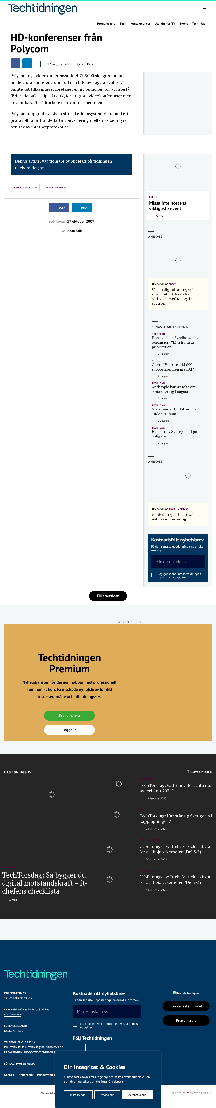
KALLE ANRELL (13, 1031)
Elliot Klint (12, 1014)
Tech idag (198, 23)
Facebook (78, 1049)
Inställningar (78, 1095)
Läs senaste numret (186, 1006)
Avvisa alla (107, 1095)
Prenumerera (106, 23)
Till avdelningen (199, 772)
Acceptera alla (137, 1095)
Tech (123, 23)
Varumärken (49, 1093)
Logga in (69, 729)
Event (184, 23)
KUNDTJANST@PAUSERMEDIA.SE (42, 1047)
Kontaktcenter (140, 23)
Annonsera (26, 1075)
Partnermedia (46, 1075)
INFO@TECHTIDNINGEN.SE (40, 1052)
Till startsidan (108, 595)
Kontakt (9, 1075)
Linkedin (93, 1049)
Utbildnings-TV (165, 23)
